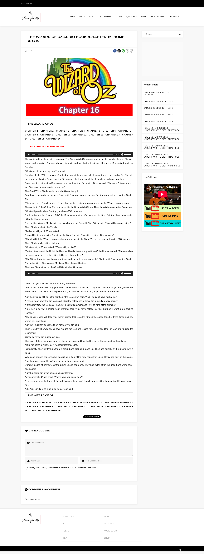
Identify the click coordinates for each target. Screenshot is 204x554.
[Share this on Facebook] (115, 51)
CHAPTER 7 (124, 131)
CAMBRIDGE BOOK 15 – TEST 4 (158, 101)
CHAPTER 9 (46, 135)
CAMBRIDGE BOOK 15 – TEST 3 (158, 108)
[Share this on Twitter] (119, 51)
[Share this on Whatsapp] (123, 51)
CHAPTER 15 (37, 139)
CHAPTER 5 (93, 131)
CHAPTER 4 (78, 131)
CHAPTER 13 (112, 135)
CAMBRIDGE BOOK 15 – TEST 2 (158, 115)
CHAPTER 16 (53, 139)
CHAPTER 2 (47, 131)
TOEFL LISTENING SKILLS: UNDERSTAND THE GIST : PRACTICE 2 (161, 147)
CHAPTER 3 (62, 131)
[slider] (128, 154)
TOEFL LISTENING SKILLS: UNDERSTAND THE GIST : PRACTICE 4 (161, 129)
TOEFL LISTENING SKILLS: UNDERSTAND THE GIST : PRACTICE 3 (161, 138)
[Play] (28, 154)
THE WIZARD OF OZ (40, 123)
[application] (79, 154)
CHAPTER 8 (31, 135)
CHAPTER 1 (32, 131)
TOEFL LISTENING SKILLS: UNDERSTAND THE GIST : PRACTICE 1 (161, 156)
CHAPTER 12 (96, 135)
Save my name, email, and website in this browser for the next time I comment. (62, 468)
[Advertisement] (162, 59)
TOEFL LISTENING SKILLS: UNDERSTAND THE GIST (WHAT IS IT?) (162, 164)
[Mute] (121, 154)
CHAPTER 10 (63, 135)
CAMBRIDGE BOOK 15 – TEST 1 (158, 121)
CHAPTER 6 (109, 131)
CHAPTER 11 (79, 135)
